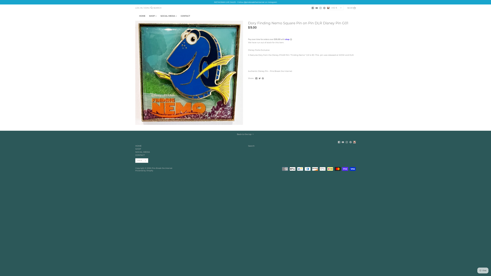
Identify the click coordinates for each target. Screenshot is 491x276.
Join (146, 8)
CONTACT (140, 155)
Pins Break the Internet (162, 168)
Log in (138, 8)
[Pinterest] (324, 7)
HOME (138, 146)
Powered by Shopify (144, 171)
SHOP (138, 149)
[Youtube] (317, 7)
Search (251, 146)
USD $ (334, 8)
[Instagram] (320, 7)
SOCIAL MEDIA (142, 152)
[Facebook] (313, 7)
